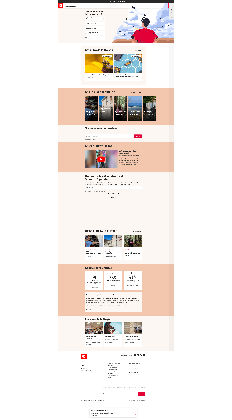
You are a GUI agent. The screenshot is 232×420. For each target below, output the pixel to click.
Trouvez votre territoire (112, 367)
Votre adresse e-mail (107, 390)
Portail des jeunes (132, 370)
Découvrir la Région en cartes (93, 38)
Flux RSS (94, 400)
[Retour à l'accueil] (84, 356)
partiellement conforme (90, 396)
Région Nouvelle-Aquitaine (91, 337)
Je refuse (124, 413)
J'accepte (133, 413)
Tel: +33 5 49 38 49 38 (86, 370)
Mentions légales (84, 400)
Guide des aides (110, 336)
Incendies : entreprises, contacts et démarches (117, 1)
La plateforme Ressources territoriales (92, 33)
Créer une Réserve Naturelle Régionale (98, 75)
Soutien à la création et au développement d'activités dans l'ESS (126, 75)
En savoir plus (94, 415)
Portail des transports (133, 372)
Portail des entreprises (132, 336)
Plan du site (90, 400)
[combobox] (113, 187)
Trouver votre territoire (91, 23)
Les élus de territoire (91, 28)
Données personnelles (101, 400)
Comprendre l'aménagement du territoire (94, 18)
